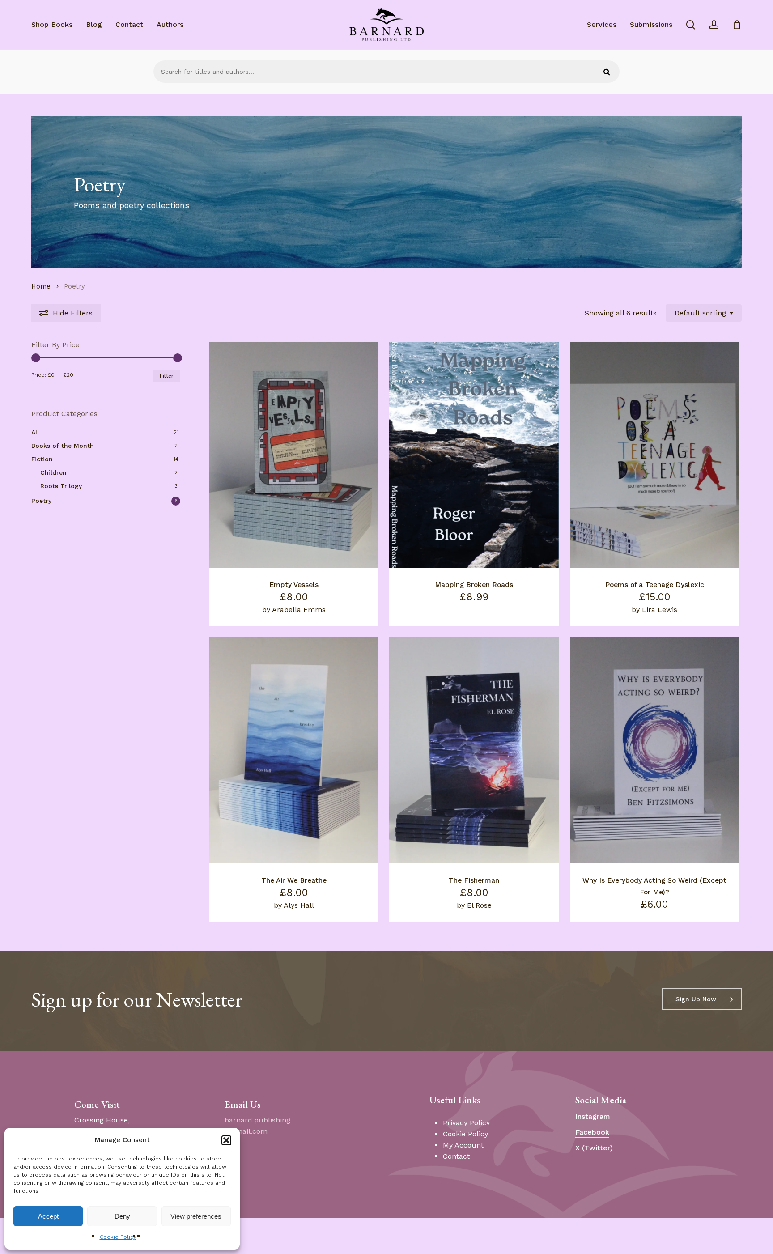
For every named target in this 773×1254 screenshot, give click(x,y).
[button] (226, 1140)
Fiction (42, 459)
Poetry (41, 500)
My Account (463, 1145)
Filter (167, 376)
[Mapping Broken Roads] (474, 455)
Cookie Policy (118, 1237)
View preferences (195, 1216)
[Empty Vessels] (293, 455)
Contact (456, 1156)
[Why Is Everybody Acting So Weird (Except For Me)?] (654, 750)
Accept (48, 1216)
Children (53, 472)
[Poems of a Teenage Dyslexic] (654, 455)
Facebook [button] (592, 1132)
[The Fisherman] (474, 750)
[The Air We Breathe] (293, 750)
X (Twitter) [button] (594, 1147)
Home (41, 286)
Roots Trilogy (61, 485)
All (35, 432)
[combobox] (704, 313)
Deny (122, 1216)
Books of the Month (62, 445)
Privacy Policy (466, 1122)
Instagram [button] (592, 1116)
